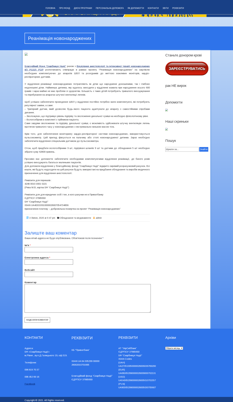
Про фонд (64, 8)
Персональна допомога (110, 8)
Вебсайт (30, 270)
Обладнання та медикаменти (75, 218)
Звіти (165, 8)
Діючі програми (83, 8)
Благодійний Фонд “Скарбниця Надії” (45, 66)
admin (99, 218)
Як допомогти (136, 8)
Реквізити (178, 8)
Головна (50, 8)
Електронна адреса (37, 257)
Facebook (30, 384)
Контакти (153, 8)
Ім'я (27, 245)
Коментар (30, 282)
